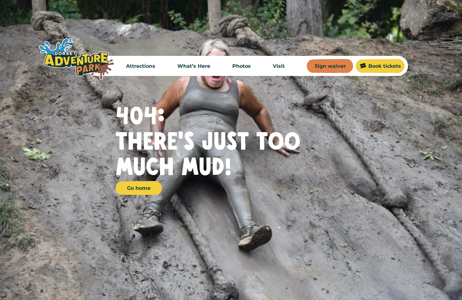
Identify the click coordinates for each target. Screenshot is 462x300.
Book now (267, 281)
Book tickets (384, 66)
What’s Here (193, 66)
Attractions (140, 66)
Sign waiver (330, 66)
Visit (279, 66)
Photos (241, 66)
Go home (139, 188)
